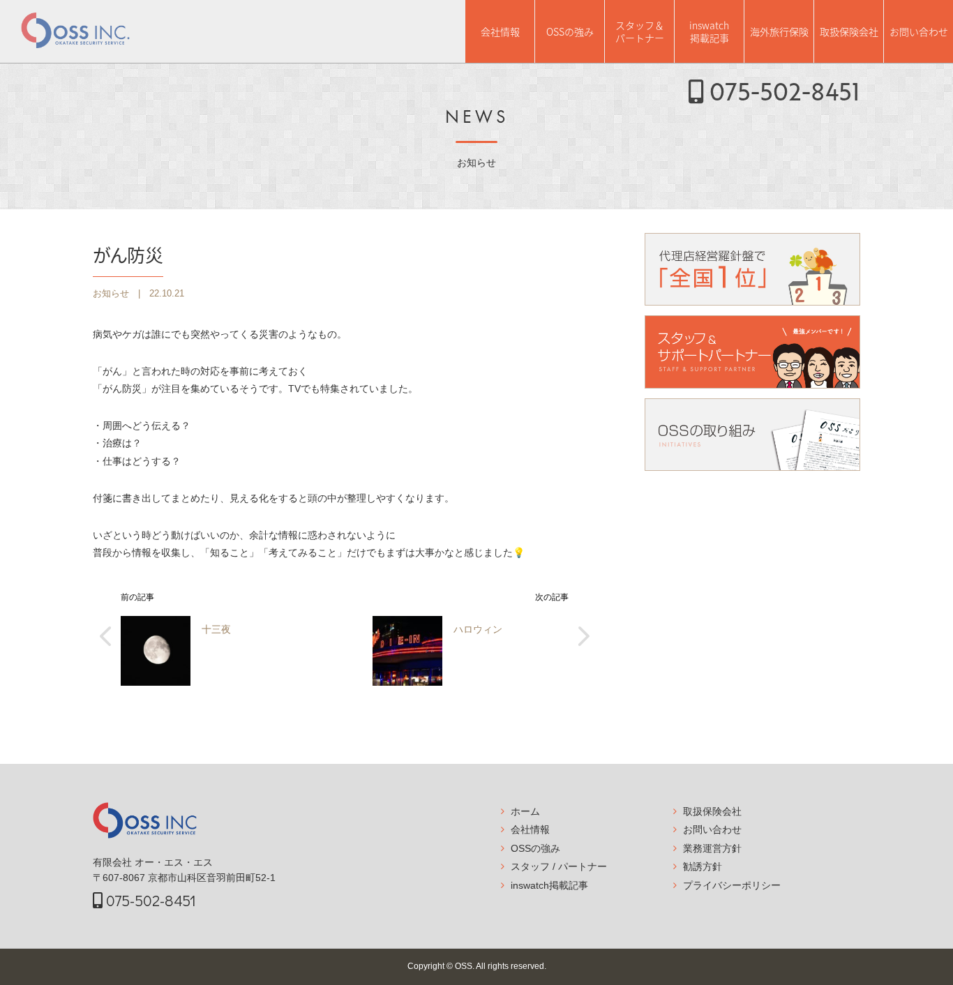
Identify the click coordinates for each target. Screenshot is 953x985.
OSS (463, 966)
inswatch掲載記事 (709, 31)
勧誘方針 (702, 866)
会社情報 (500, 31)
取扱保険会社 (849, 31)
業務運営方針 (712, 848)
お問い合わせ (919, 31)
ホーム (525, 811)
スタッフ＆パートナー (639, 31)
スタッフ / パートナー (559, 866)
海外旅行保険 (779, 31)
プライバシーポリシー (732, 885)
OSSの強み (570, 31)
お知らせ (111, 294)
